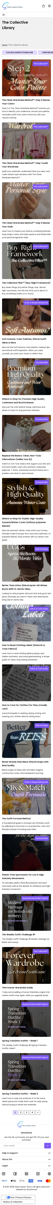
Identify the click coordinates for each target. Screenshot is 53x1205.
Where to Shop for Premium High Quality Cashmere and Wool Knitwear (23, 400)
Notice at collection (13, 1201)
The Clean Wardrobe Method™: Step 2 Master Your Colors (26, 102)
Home (4, 45)
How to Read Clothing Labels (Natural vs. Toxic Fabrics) (23, 647)
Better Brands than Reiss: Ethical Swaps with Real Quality (25, 763)
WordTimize (31, 1189)
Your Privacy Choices (20, 1197)
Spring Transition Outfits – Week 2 (20, 1093)
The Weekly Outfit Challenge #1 (18, 934)
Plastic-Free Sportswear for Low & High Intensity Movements (23, 876)
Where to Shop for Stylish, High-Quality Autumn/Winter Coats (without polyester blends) (24, 522)
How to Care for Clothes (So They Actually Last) (24, 707)
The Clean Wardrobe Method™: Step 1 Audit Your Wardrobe (25, 165)
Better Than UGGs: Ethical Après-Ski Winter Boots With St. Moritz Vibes (24, 587)
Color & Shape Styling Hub (19, 52)
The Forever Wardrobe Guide (17, 987)
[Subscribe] (47, 1145)
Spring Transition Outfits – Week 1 (20, 1040)
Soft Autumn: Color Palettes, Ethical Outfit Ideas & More (24, 341)
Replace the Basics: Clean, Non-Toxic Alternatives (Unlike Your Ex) (21, 457)
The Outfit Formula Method (16, 818)
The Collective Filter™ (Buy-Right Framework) (26, 282)
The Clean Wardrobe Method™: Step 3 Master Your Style (26, 224)
